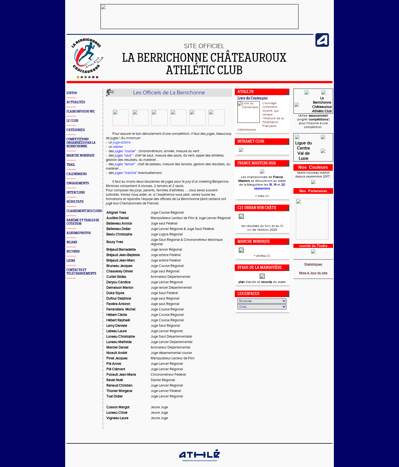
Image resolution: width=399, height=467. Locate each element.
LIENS (70, 261)
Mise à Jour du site (313, 273)
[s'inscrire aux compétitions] (306, 95)
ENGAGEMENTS (77, 183)
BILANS (71, 242)
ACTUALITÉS (75, 102)
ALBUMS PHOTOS (78, 233)
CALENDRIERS (76, 174)
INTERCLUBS (75, 192)
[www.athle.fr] (322, 45)
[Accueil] (87, 77)
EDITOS (71, 93)
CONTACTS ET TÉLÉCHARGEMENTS (81, 271)
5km (268, 226)
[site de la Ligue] (323, 153)
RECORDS (73, 251)
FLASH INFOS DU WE (80, 111)
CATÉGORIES (75, 130)
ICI (267, 196)
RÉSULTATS (74, 202)
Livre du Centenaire (252, 98)
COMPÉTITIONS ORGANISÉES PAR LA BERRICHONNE (81, 143)
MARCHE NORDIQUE (80, 155)
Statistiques (313, 264)
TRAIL (70, 165)
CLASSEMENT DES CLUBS (84, 211)
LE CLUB (72, 121)
